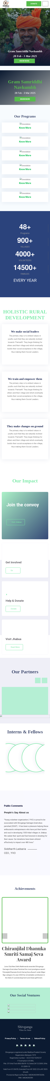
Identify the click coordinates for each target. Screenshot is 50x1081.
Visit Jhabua (17, 522)
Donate (14, 609)
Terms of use (25, 1038)
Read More (15, 647)
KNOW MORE (25, 99)
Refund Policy (39, 1038)
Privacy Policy (10, 1038)
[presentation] (38, 680)
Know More (24, 61)
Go (12, 570)
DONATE (34, 4)
